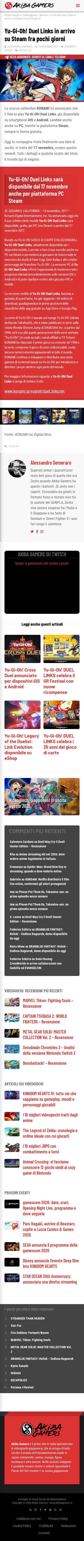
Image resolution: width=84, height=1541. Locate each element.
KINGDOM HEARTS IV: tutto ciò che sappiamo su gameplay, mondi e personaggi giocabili (49, 1099)
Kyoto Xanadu (19, 1366)
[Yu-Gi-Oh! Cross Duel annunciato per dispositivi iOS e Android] (22, 662)
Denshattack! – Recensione (45, 1063)
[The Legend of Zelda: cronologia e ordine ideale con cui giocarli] (11, 1135)
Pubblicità (46, 1526)
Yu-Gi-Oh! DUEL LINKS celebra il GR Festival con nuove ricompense (59, 681)
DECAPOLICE (19, 1380)
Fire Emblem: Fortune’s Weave (30, 1333)
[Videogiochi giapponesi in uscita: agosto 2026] (42, 814)
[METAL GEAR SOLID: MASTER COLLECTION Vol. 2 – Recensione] (11, 1036)
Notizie (44, 15)
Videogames (30, 15)
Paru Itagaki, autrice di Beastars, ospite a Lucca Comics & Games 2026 (49, 1229)
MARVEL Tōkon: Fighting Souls (31, 1340)
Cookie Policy (22, 1526)
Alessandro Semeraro (19, 46)
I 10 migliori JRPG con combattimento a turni (41, 1148)
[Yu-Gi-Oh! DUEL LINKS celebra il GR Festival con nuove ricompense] (61, 662)
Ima (12, 892)
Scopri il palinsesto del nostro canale (42, 563)
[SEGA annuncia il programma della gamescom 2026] (11, 1250)
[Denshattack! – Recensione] (11, 1068)
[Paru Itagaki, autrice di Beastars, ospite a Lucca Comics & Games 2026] (11, 1228)
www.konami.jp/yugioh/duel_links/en (34, 391)
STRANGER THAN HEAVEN (28, 1318)
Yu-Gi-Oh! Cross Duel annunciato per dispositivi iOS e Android (22, 678)
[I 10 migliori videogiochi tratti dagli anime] (11, 1119)
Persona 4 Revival (22, 1387)
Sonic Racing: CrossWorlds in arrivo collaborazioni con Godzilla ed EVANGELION (36, 963)
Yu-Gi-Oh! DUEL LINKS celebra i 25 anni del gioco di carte (60, 744)
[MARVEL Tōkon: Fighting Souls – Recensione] (11, 1005)
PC (29, 50)
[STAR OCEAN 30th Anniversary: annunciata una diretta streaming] (11, 1281)
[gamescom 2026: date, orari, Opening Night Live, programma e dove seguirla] (11, 1207)
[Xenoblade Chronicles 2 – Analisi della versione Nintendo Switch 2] (11, 1052)
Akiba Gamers (12, 15)
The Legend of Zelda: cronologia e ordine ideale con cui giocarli (50, 1133)
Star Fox (16, 1325)
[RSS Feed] (31, 1510)
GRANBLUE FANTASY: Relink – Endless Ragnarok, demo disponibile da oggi (38, 934)
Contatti (44, 1533)
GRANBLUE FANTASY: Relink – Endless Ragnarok (42, 1358)
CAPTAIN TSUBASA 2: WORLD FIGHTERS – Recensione (45, 1018)
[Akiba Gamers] (29, 8)
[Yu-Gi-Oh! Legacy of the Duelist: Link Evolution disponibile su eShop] (22, 728)
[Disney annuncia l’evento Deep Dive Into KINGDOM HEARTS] (11, 1265)
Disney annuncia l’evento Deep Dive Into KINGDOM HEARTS (51, 1263)
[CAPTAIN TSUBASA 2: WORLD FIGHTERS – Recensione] (11, 1021)
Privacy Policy (58, 1518)
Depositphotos (58, 1499)
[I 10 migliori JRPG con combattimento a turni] (11, 1151)
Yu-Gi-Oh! (14, 446)
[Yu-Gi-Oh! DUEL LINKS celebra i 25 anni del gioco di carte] (61, 728)
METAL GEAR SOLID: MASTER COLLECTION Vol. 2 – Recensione (48, 1034)
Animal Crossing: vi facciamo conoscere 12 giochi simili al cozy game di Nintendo (49, 1167)
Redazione (68, 1526)
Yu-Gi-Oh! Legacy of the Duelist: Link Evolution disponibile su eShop (21, 747)
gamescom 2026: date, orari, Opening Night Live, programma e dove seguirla (49, 1208)
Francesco (16, 867)
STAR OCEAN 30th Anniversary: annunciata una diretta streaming (50, 1278)
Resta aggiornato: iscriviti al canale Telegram (38, 57)
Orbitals (16, 1373)
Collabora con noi (28, 1518)
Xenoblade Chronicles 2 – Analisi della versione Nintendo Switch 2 (49, 1050)
